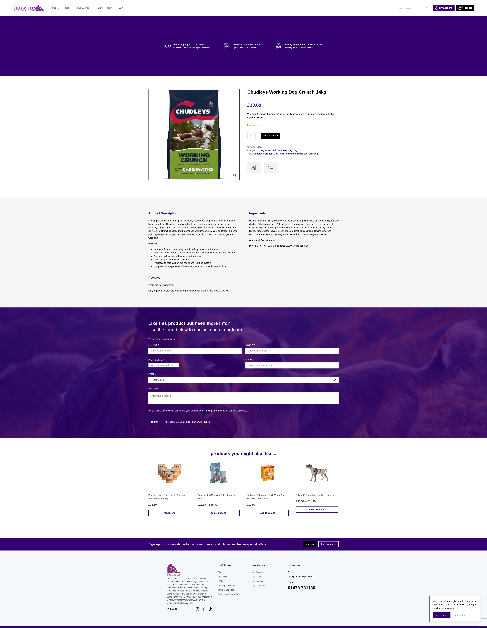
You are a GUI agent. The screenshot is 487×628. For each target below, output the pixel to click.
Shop (54, 8)
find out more (328, 544)
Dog (262, 150)
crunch (269, 153)
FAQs (220, 581)
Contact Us (223, 576)
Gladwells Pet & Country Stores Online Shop (28, 8)
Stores (66, 8)
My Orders (257, 576)
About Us (222, 572)
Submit (154, 422)
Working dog (311, 153)
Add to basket (270, 135)
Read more (169, 513)
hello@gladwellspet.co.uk (301, 576)
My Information (259, 585)
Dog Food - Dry (273, 150)
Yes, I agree (442, 615)
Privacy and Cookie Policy (229, 594)
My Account (258, 572)
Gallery (99, 8)
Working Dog (290, 150)
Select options (218, 513)
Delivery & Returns (226, 585)
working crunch (294, 153)
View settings (460, 615)
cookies (445, 601)
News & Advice (82, 8)
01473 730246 (202, 422)
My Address (258, 581)
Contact (119, 8)
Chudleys (258, 153)
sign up (310, 544)
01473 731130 (301, 588)
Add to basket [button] (267, 513)
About (109, 8)
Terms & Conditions (226, 590)
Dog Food (279, 153)
